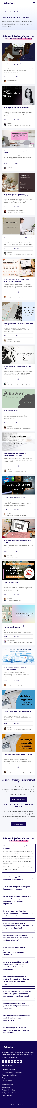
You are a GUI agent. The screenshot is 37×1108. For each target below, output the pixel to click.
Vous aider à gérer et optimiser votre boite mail (17, 367)
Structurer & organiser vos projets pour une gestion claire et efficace (18, 626)
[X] (6, 1061)
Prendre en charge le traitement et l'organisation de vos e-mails (15, 454)
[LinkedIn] (15, 1061)
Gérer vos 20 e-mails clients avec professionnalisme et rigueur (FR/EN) (16, 195)
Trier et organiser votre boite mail (14, 497)
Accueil (4, 9)
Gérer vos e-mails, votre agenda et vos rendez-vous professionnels (16, 280)
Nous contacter (7, 1096)
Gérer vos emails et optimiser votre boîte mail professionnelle (17, 108)
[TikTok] (21, 1061)
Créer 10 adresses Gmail (11, 582)
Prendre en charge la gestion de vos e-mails (18, 64)
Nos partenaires (7, 1081)
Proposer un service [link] (18, 799)
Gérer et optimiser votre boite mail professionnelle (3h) (15, 668)
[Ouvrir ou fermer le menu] (33, 3)
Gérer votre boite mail (11, 410)
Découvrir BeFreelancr (9, 1069)
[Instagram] (9, 1061)
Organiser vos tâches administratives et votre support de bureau (18, 324)
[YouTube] (18, 1061)
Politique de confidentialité (10, 1093)
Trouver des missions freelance (12, 1072)
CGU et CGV (6, 1087)
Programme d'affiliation (9, 1075)
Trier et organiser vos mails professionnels (17, 711)
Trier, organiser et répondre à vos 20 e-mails (18, 238)
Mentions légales (7, 1084)
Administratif (14, 9)
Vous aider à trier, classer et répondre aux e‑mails (17, 151)
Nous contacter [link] (18, 824)
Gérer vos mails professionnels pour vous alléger (17, 541)
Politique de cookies (8, 1090)
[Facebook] (3, 1061)
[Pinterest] (12, 1061)
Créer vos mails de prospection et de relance (18, 755)
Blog (3, 1078)
